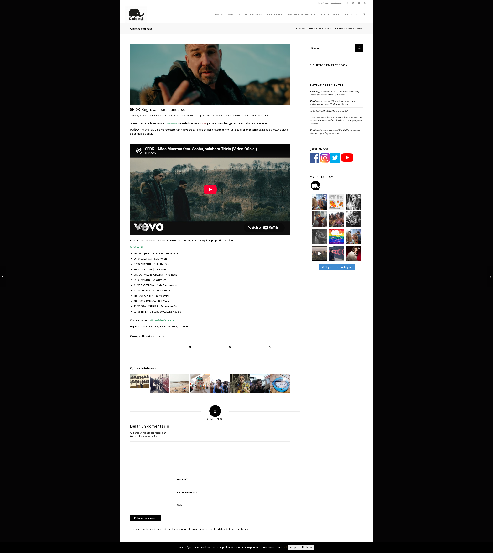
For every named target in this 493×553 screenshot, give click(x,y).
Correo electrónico (188, 492)
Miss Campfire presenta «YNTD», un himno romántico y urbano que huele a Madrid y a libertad (334, 93)
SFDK (174, 326)
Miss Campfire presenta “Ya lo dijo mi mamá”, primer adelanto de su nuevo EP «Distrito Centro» (333, 103)
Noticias (207, 115)
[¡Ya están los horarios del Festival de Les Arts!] (200, 383)
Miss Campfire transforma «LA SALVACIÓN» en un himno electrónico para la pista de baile (335, 131)
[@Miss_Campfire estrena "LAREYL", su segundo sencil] (319, 253)
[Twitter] (353, 3)
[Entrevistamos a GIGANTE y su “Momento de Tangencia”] (3, 276)
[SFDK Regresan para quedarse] (210, 74)
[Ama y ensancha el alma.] (336, 236)
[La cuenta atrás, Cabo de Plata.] (179, 383)
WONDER (236, 115)
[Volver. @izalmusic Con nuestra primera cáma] (319, 236)
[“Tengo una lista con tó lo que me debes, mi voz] (319, 219)
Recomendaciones (221, 115)
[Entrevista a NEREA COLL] (490, 276)
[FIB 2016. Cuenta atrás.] (280, 383)
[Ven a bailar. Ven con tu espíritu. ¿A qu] (319, 202)
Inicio (312, 28)
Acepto (294, 547)
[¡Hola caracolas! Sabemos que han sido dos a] (336, 202)
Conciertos (323, 28)
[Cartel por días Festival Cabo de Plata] (240, 383)
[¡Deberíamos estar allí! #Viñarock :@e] (336, 253)
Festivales (184, 115)
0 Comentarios (154, 115)
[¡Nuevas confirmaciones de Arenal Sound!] (159, 383)
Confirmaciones (149, 326)
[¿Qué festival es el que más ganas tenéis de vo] (353, 236)
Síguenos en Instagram (338, 267)
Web (179, 504)
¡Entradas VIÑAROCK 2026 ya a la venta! (329, 110)
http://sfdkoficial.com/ (162, 320)
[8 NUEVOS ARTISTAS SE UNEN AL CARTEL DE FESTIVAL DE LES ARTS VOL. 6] (260, 383)
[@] (321, 185)
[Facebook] (347, 3)
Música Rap (196, 115)
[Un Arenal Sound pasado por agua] (139, 381)
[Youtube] (365, 3)
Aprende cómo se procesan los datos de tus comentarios (214, 529)
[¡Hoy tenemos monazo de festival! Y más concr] (336, 219)
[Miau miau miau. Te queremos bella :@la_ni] (353, 202)
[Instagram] (359, 3)
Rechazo (307, 547)
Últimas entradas (141, 28)
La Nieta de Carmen (259, 115)
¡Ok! (286, 547)
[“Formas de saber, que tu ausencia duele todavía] (353, 219)
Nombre (182, 479)
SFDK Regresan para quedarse (157, 109)
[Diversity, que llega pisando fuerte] (220, 383)
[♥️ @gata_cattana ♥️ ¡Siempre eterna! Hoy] (353, 253)
